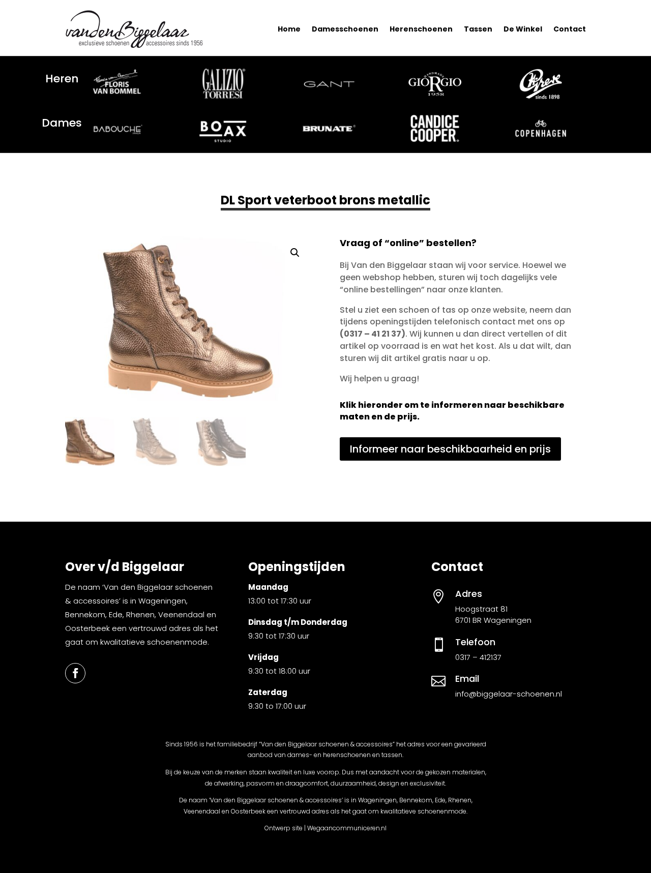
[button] (295, 253)
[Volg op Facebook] (75, 673)
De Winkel (523, 29)
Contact (569, 29)
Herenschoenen (421, 29)
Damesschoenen (345, 29)
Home (289, 29)
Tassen (478, 29)
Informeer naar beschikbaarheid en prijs (450, 449)
